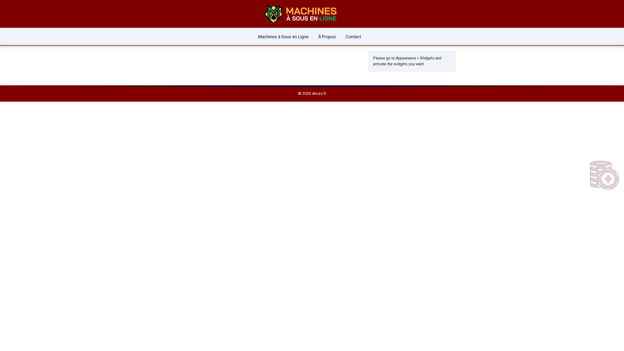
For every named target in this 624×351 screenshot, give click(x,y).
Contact (353, 36)
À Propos (327, 36)
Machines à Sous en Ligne (283, 36)
